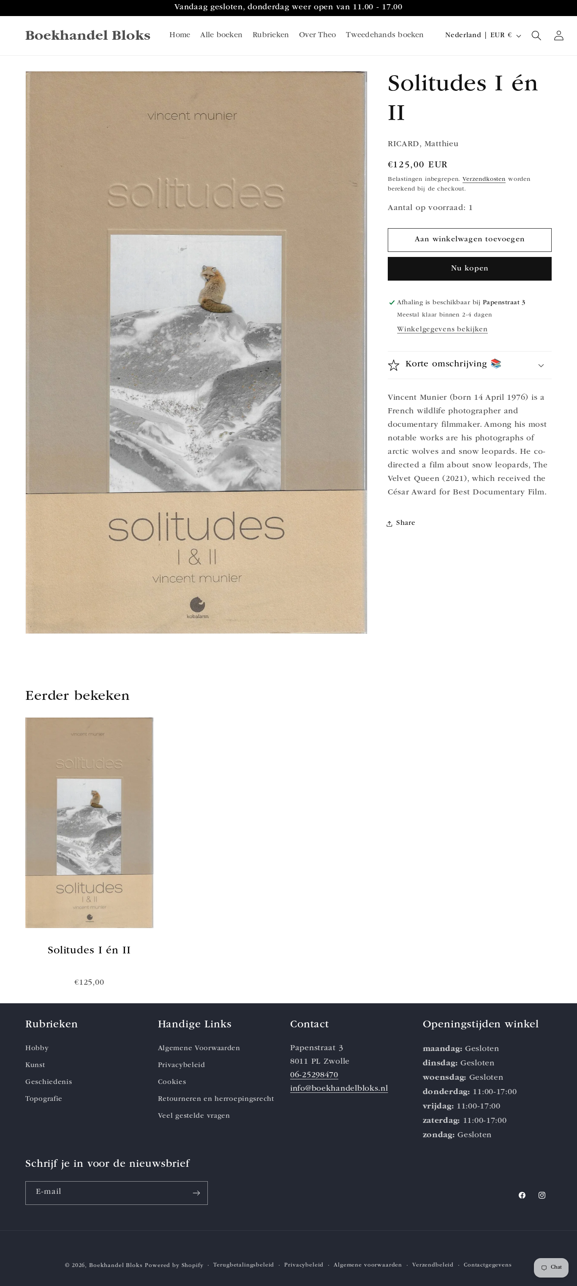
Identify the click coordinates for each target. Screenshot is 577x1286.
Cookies (172, 1082)
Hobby (37, 1048)
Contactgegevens (488, 1265)
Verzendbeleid (433, 1265)
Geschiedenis (48, 1082)
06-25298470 (314, 1076)
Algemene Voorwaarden (199, 1048)
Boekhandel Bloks (115, 1266)
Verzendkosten (484, 180)
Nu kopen (470, 269)
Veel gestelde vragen (194, 1116)
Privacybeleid (181, 1065)
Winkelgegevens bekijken (442, 329)
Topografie (44, 1099)
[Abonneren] (196, 1193)
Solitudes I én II (89, 951)
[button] (536, 36)
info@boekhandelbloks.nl (339, 1089)
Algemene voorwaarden (368, 1265)
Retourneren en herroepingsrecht (216, 1099)
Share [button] (406, 523)
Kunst (35, 1065)
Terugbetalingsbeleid (243, 1265)
